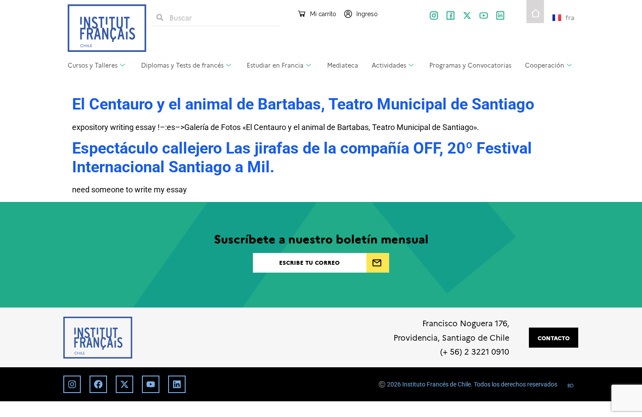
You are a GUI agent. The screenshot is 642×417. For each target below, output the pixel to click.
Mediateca (342, 65)
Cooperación (544, 65)
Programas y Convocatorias (470, 65)
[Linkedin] (177, 384)
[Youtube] (150, 384)
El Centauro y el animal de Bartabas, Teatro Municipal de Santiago (303, 104)
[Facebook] (98, 384)
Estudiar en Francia (275, 65)
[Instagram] (72, 384)
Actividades (389, 65)
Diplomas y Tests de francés (182, 65)
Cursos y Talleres (92, 65)
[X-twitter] (467, 15)
